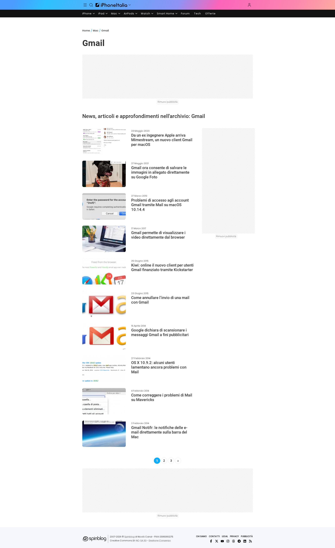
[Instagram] (228, 541)
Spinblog (129, 536)
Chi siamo (201, 536)
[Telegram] (239, 541)
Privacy (234, 536)
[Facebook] (211, 541)
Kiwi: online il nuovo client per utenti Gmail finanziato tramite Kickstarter (162, 267)
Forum (185, 13)
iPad (101, 13)
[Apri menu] (129, 5)
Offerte (210, 13)
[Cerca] (91, 5)
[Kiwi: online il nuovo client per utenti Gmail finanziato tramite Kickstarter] (104, 271)
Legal (225, 536)
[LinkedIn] (245, 541)
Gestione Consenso (160, 540)
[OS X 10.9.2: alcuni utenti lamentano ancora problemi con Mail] (104, 369)
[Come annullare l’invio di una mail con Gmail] (104, 304)
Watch (145, 13)
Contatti (214, 536)
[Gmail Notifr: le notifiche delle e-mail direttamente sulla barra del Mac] (104, 434)
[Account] (249, 4)
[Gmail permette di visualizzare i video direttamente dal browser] (104, 239)
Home (86, 30)
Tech (197, 13)
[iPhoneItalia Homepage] (111, 5)
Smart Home (165, 13)
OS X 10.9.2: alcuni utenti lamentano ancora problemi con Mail (158, 367)
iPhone (87, 13)
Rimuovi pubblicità (168, 101)
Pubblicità (247, 536)
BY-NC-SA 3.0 (139, 540)
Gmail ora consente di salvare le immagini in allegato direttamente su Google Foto (160, 172)
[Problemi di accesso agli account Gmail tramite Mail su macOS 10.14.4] (104, 206)
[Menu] (85, 5)
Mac (114, 13)
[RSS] (250, 541)
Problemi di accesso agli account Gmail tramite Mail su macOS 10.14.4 (160, 205)
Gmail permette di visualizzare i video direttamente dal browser (158, 235)
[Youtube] (222, 541)
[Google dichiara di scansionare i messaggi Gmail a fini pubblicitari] (104, 336)
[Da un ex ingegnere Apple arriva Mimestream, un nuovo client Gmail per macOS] (104, 141)
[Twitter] (216, 541)
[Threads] (233, 541)
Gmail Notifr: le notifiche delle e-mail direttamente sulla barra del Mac (159, 432)
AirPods (129, 13)
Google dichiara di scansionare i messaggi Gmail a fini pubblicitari (160, 332)
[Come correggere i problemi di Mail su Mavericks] (104, 401)
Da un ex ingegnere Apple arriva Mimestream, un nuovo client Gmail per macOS (161, 140)
